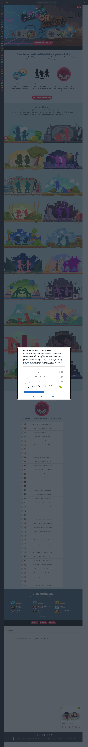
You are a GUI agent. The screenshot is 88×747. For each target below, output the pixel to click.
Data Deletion (36, 396)
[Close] (67, 350)
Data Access (44, 396)
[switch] (61, 372)
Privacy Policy (52, 396)
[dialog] (44, 373)
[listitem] (44, 369)
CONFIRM (34, 391)
